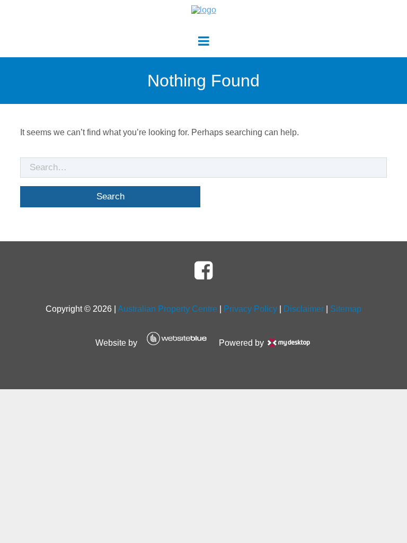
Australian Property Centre (167, 308)
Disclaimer (304, 308)
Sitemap (345, 308)
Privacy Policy (250, 308)
